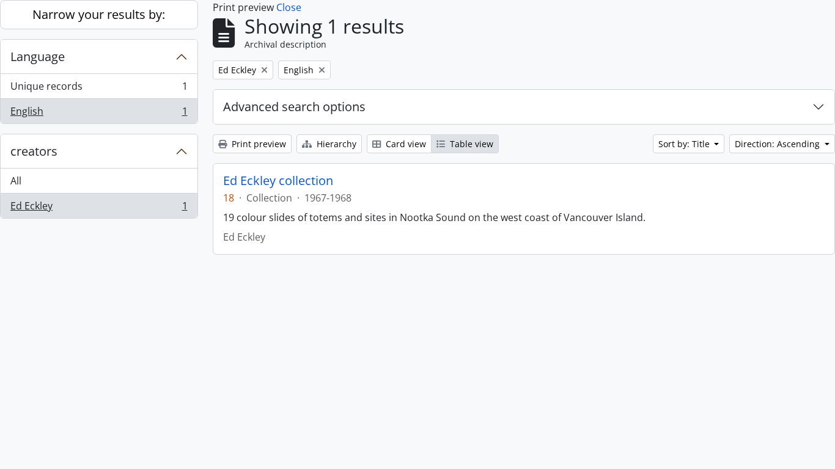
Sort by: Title (685, 144)
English (99, 113)
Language (37, 56)
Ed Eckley (99, 208)
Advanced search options (294, 106)
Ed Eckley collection (278, 180)
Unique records (99, 89)
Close (288, 7)
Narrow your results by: (98, 14)
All (15, 180)
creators (33, 151)
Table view (470, 144)
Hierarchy (335, 144)
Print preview (257, 144)
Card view (404, 144)
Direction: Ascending (778, 144)
